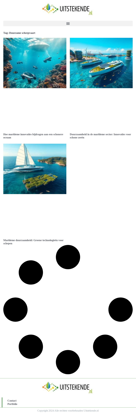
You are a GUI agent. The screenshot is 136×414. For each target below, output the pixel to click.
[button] (68, 23)
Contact (11, 400)
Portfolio (12, 404)
